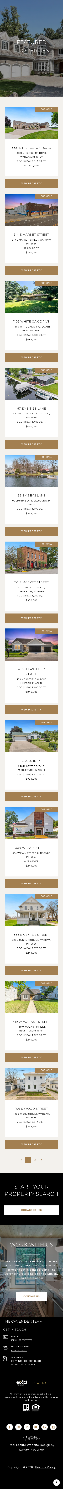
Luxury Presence (31, 1449)
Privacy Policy (45, 1467)
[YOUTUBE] (36, 1427)
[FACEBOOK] (9, 1427)
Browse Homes (31, 1210)
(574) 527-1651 (19, 1350)
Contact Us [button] (31, 1296)
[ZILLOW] (53, 1427)
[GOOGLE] (44, 1427)
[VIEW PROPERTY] (31, 180)
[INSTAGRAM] (18, 1427)
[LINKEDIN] (27, 1427)
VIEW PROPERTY (31, 183)
